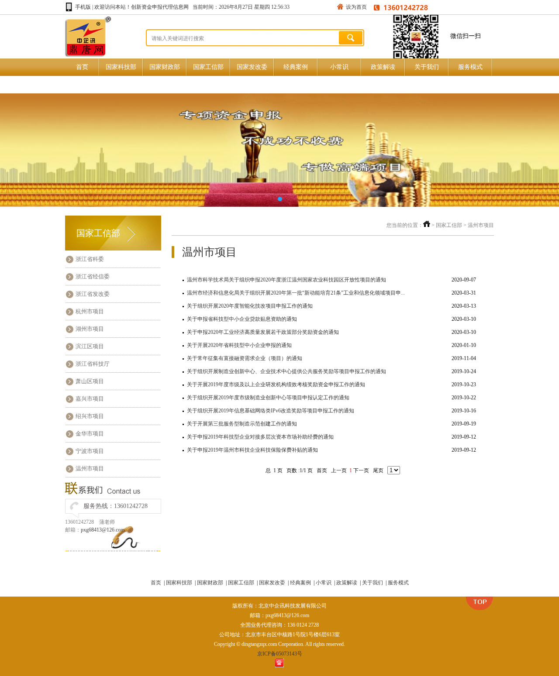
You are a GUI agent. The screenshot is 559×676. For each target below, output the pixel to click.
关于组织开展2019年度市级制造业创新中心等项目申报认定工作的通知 (268, 398)
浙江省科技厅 (93, 363)
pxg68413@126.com (102, 530)
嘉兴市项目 (90, 398)
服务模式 (470, 67)
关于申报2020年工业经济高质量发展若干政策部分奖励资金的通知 (263, 332)
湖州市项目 (90, 329)
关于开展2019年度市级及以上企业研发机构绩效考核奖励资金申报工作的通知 (276, 384)
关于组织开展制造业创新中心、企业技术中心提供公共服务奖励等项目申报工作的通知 (286, 371)
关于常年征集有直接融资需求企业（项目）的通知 (244, 358)
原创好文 (86, 84)
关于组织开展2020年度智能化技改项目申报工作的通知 (250, 306)
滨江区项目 (90, 346)
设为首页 (356, 7)
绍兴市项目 (90, 416)
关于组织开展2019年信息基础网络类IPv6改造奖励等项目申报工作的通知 (270, 411)
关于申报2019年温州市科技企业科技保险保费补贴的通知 (252, 450)
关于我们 (426, 67)
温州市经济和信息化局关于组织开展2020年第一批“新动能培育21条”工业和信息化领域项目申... (296, 293)
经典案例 (295, 67)
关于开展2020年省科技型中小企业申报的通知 (239, 345)
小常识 (339, 67)
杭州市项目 (90, 311)
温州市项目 (90, 468)
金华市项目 (90, 433)
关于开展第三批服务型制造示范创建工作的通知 (242, 424)
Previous (15, 150)
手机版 (83, 7)
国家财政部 (164, 67)
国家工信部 (208, 67)
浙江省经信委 (93, 276)
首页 (82, 67)
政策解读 (383, 67)
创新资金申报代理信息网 (160, 7)
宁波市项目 (90, 451)
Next (543, 150)
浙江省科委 (90, 259)
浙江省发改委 (93, 294)
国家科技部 (121, 67)
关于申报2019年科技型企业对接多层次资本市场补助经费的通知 (260, 437)
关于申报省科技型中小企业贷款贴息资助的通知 (242, 319)
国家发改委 (252, 67)
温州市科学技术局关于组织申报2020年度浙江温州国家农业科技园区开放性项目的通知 (286, 280)
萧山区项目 (90, 381)
